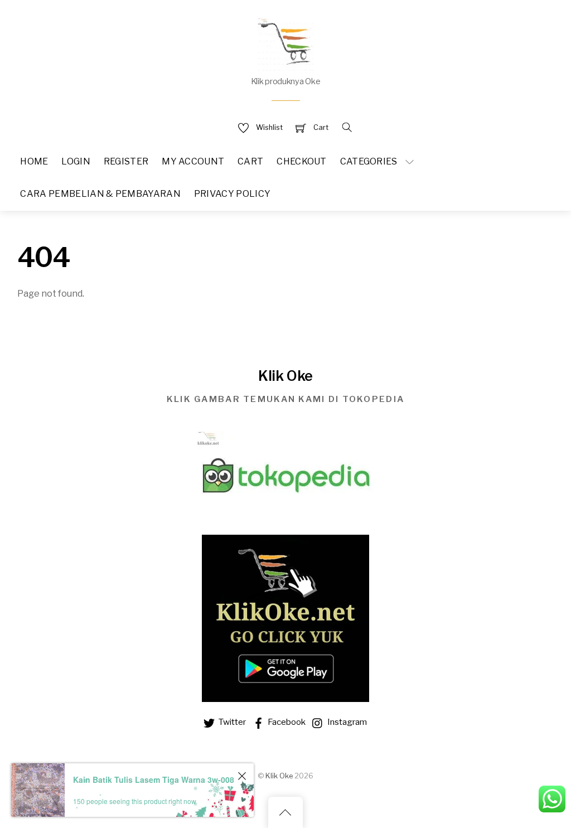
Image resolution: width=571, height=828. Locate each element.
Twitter (231, 721)
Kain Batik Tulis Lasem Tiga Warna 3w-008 (153, 779)
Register (126, 161)
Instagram (346, 721)
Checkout (302, 161)
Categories (369, 161)
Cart (250, 161)
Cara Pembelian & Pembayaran (100, 193)
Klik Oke (279, 776)
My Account (193, 161)
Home (34, 161)
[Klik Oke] (285, 44)
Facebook (286, 721)
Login (75, 161)
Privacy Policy (232, 193)
